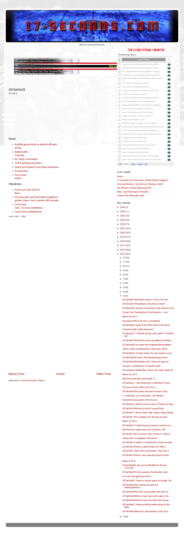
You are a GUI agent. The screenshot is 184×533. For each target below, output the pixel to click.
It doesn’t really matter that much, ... (138, 329)
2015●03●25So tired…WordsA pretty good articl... (145, 357)
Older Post (103, 374)
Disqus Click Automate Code (130, 195)
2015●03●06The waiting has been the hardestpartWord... (140, 486)
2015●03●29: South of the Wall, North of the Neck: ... (147, 325)
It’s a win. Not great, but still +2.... (137, 476)
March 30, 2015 (129, 316)
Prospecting (21, 171)
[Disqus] (60, 256)
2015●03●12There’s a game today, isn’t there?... (144, 446)
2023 (123, 220)
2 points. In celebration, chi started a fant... (142, 366)
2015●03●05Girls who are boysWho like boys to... (145, 491)
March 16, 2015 (129, 421)
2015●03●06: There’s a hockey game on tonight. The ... (147, 480)
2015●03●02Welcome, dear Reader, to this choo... (145, 511)
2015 (123, 254)
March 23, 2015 (129, 374)
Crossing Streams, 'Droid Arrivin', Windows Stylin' (140, 184)
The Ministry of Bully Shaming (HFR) (134, 188)
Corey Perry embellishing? (28, 211)
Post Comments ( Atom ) (33, 380)
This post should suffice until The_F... (139, 387)
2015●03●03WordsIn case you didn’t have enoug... (146, 500)
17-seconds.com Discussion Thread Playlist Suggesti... (143, 180)
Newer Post (16, 374)
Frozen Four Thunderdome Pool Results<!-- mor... (145, 312)
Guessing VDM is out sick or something (141, 321)
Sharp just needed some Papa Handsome (37, 167)
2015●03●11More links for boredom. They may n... (146, 451)
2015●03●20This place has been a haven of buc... (145, 391)
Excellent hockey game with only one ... (140, 400)
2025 (123, 211)
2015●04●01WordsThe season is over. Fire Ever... (145, 299)
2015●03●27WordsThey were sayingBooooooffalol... (147, 340)
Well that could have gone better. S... (139, 378)
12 (124, 257)
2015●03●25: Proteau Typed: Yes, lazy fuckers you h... (147, 353)
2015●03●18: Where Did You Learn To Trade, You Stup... (148, 404)
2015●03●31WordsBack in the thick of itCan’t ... (144, 304)
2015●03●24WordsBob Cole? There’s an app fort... (146, 361)
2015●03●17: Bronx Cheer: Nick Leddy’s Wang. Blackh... (148, 412)
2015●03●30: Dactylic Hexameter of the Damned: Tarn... (148, 308)
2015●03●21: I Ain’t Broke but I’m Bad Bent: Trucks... (146, 383)
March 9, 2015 (129, 461)
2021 (123, 228)
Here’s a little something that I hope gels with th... (145, 349)
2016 (123, 249)
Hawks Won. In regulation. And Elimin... (140, 438)
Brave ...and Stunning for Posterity (133, 191)
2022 (123, 224)
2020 (123, 232)
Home (60, 374)
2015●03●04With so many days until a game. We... (146, 496)
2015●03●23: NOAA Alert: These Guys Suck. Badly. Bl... (148, 370)
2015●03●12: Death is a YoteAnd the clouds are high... (147, 442)
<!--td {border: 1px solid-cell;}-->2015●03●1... (143, 395)
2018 (123, 241)
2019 (123, 237)
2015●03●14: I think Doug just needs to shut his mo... (147, 425)
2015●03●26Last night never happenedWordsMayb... (147, 344)
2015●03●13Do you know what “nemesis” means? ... (147, 434)
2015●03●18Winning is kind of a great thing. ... (144, 408)
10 (124, 266)
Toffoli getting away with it (28, 163)
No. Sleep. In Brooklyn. (26, 159)
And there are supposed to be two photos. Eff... (144, 429)
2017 (123, 245)
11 (124, 262)
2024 (123, 215)
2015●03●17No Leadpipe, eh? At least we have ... (145, 417)
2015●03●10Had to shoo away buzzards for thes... (146, 455)
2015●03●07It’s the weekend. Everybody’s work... (145, 472)
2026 (123, 207)
